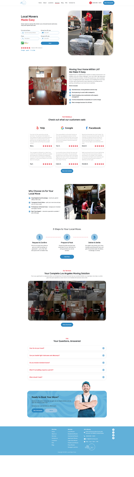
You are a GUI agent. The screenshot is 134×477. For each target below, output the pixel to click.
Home (40, 2)
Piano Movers (71, 445)
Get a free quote (108, 2)
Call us (51, 410)
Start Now (67, 256)
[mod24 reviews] (93, 128)
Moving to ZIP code (45, 36)
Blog (62, 2)
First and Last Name (25, 30)
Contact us (55, 438)
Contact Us (72, 2)
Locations (50, 2)
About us (54, 434)
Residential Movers (73, 434)
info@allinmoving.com (92, 439)
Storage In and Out (73, 447)
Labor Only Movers (72, 440)
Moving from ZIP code (46, 30)
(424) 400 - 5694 (96, 2)
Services (54, 436)
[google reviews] (40, 128)
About (44, 2)
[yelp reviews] (67, 128)
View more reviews (67, 171)
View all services (67, 324)
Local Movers (71, 431)
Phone (22, 36)
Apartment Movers (73, 438)
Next (50, 43)
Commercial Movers (73, 436)
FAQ (66, 2)
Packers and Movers (73, 442)
